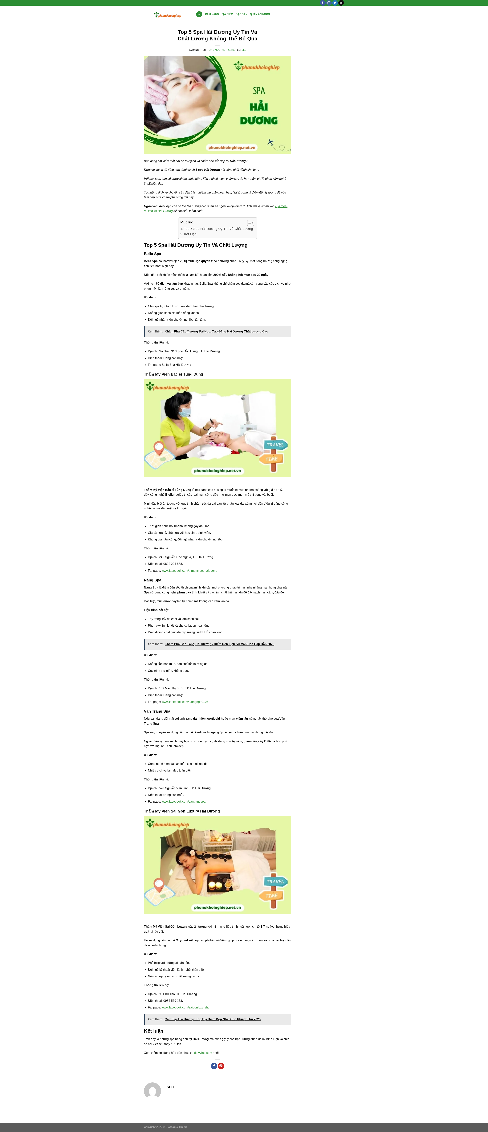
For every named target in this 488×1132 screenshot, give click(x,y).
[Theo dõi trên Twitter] (335, 3)
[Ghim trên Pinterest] (221, 1066)
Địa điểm (227, 14)
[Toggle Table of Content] (248, 223)
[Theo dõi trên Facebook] (323, 3)
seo (244, 50)
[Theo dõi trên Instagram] (329, 3)
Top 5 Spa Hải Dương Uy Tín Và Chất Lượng (218, 229)
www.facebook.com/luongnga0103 (185, 701)
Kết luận (190, 234)
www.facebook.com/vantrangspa (183, 801)
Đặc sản (241, 14)
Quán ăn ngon (260, 14)
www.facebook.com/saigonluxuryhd (185, 1007)
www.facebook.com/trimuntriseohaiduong (189, 570)
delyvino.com (203, 1052)
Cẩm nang (212, 14)
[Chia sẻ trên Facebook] (214, 1066)
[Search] (199, 14)
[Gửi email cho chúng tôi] (341, 3)
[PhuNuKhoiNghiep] (167, 14)
